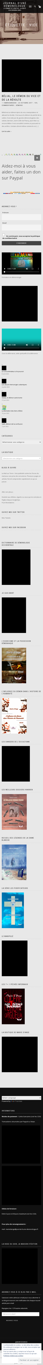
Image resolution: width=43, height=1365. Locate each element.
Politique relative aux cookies (13, 1356)
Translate (18, 1101)
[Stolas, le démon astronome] (4, 394)
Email (4, 223)
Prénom (5, 212)
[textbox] (21, 458)
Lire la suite (6, 131)
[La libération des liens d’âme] (4, 407)
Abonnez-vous (12, 1320)
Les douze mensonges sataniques (14, 384)
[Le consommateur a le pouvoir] (4, 368)
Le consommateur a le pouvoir (13, 371)
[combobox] (21, 458)
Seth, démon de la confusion (12, 424)
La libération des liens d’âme (12, 411)
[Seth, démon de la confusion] (4, 420)
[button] (37, 158)
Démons (19, 105)
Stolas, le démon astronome (12, 398)
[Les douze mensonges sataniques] (4, 381)
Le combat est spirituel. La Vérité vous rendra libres (14, 9)
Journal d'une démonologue (15, 4)
